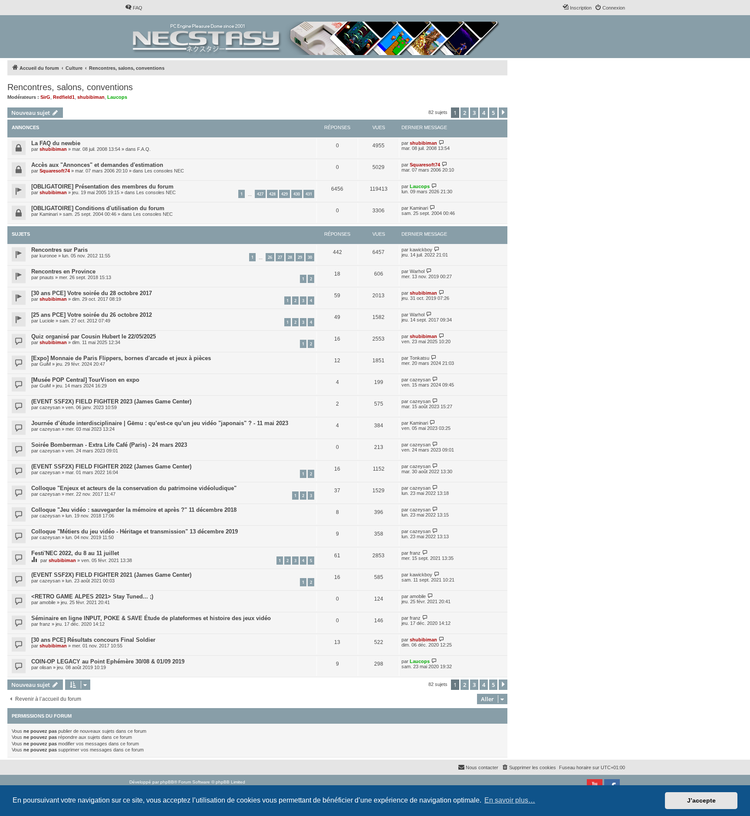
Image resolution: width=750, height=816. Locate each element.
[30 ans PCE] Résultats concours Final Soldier (93, 640)
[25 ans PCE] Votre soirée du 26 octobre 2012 (91, 315)
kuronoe (48, 255)
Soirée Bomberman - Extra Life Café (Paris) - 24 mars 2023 (109, 445)
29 (300, 257)
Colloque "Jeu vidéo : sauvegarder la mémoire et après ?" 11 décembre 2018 (134, 510)
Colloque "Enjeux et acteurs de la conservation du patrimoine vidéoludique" (134, 488)
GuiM (45, 364)
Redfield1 (64, 97)
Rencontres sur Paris (59, 250)
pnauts (46, 277)
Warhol (417, 271)
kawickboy (421, 249)
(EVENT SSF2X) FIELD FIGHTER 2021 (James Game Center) (111, 575)
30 (310, 257)
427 (260, 194)
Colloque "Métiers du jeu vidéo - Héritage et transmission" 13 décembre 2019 (134, 531)
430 (296, 194)
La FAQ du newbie (55, 143)
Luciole (46, 320)
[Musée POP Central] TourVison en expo (85, 380)
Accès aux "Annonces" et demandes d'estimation (97, 165)
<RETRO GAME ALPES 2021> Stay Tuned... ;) (92, 596)
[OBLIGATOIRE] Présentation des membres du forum (102, 186)
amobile (47, 602)
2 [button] (464, 113)
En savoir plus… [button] (509, 800)
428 (272, 194)
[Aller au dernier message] (441, 143)
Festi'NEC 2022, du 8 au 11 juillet (75, 553)
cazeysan (420, 379)
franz (415, 553)
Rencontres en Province (63, 271)
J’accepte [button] (701, 800)
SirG (45, 97)
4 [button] (483, 113)
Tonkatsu (419, 358)
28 (290, 257)
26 (270, 257)
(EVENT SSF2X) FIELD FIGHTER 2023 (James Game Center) (111, 401)
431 (309, 194)
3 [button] (474, 113)
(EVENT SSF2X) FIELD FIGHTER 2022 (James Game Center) (111, 466)
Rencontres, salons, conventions (70, 87)
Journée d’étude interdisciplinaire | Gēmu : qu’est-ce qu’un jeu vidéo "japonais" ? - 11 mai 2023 (159, 423)
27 (280, 257)
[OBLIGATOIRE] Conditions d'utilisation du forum (97, 208)
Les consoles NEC (164, 170)
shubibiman (91, 97)
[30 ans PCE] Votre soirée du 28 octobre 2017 (91, 293)
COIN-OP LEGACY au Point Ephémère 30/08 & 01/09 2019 (107, 661)
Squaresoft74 (54, 170)
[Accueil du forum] (316, 36)
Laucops (117, 97)
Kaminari (48, 214)
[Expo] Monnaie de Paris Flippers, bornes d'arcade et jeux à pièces (121, 358)
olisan (45, 667)
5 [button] (493, 113)
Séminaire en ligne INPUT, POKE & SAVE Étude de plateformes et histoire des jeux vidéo (151, 618)
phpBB (167, 782)
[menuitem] (133, 8)
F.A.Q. (144, 149)
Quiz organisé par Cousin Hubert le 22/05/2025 (93, 336)
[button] (503, 112)
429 (284, 194)
